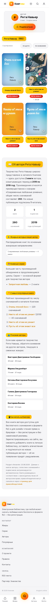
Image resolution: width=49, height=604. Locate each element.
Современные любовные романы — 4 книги (23, 252)
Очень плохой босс (19, 307)
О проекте (6, 553)
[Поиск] (37, 4)
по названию (40, 46)
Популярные (7, 542)
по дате (26, 46)
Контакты (6, 564)
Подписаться (26, 27)
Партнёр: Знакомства (11, 581)
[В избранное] (20, 81)
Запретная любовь (18, 284)
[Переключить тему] (31, 4)
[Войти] (44, 4)
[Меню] (5, 4)
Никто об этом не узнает (22, 314)
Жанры (15, 601)
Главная (5, 601)
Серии (5, 531)
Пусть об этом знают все (22, 326)
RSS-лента (6, 576)
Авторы (34, 601)
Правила (5, 559)
